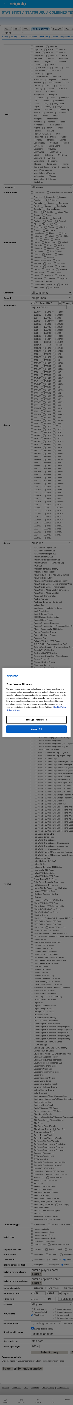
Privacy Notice (14, 710)
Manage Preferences (36, 720)
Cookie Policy (59, 707)
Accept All (36, 729)
